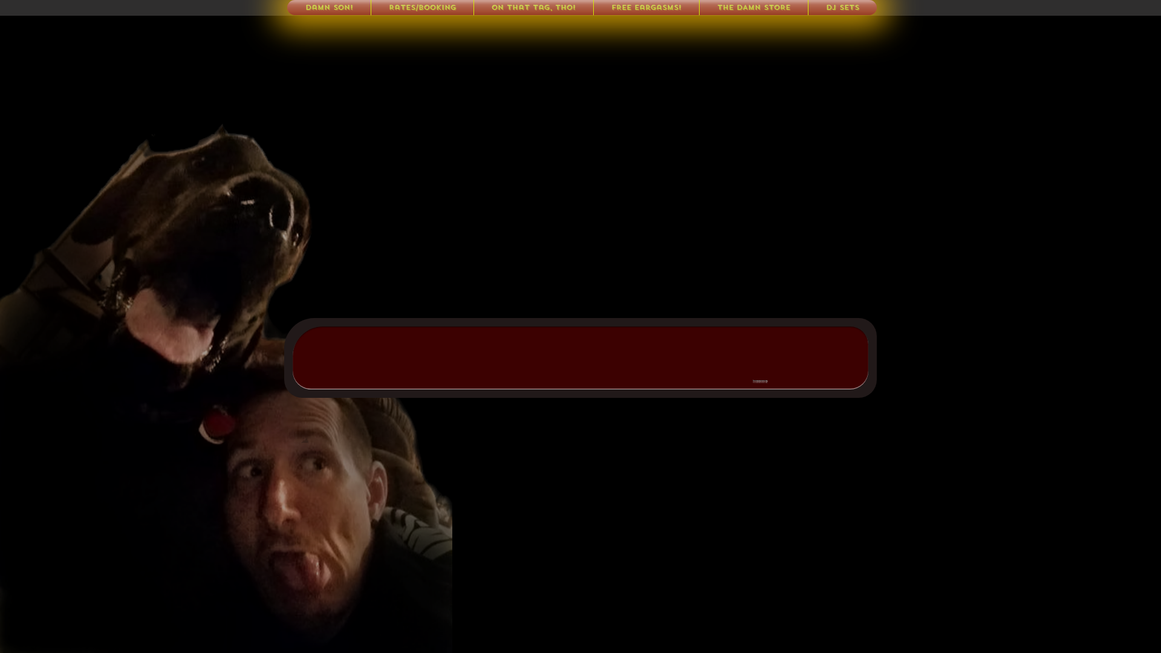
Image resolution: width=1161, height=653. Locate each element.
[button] (842, 7)
